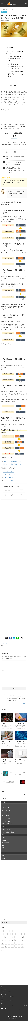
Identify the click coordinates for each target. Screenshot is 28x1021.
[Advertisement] (7, 116)
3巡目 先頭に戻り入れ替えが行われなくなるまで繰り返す (15, 74)
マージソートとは (8, 477)
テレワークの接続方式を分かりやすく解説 (11, 1009)
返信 (24, 703)
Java (4, 840)
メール (3, 676)
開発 (3, 835)
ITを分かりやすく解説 (14, 1016)
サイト (3, 682)
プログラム (4, 643)
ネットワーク (6, 813)
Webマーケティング (8, 821)
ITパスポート (6, 829)
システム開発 (6, 818)
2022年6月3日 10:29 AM (12, 695)
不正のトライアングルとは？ (8, 1000)
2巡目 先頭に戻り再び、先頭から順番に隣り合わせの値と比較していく (15, 66)
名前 (3, 670)
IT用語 (4, 802)
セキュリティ (6, 807)
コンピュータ (6, 805)
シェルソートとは (8, 472)
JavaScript (6, 842)
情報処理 (4, 826)
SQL (4, 850)
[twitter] (6, 638)
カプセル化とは (19, 723)
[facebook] (10, 638)
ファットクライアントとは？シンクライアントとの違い (14, 1005)
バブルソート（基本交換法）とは (14, 52)
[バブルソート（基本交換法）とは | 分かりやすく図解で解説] (14, 638)
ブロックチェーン (8, 823)
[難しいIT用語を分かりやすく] (10, 3)
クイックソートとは (9, 474)
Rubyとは (4, 723)
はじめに (10, 47)
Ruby (4, 848)
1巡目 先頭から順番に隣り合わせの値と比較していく (15, 59)
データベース (6, 810)
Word (4, 858)
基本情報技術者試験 (8, 832)
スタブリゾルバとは (5, 991)
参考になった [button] (13, 490)
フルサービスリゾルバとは (7, 996)
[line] (17, 638)
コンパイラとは (19, 741)
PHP (4, 845)
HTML (5, 837)
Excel (4, 856)
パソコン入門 (5, 853)
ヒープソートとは (8, 480)
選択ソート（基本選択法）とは (12, 464)
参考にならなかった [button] (13, 495)
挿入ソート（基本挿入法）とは (12, 461)
